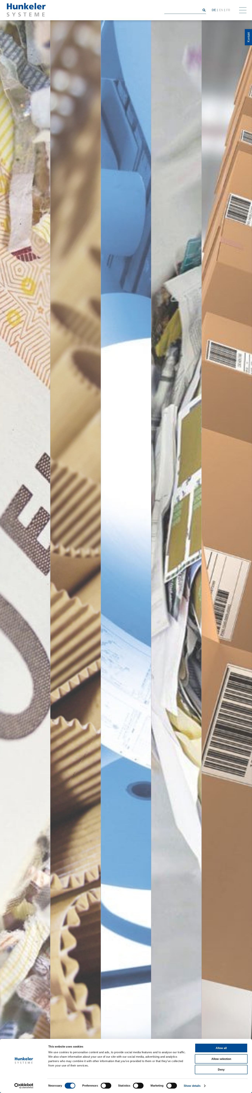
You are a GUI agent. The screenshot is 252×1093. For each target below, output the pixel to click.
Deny (221, 1069)
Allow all (221, 1048)
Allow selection (221, 1058)
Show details (192, 1085)
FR (228, 10)
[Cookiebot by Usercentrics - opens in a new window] (24, 1086)
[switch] (106, 1086)
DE (214, 10)
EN (221, 10)
